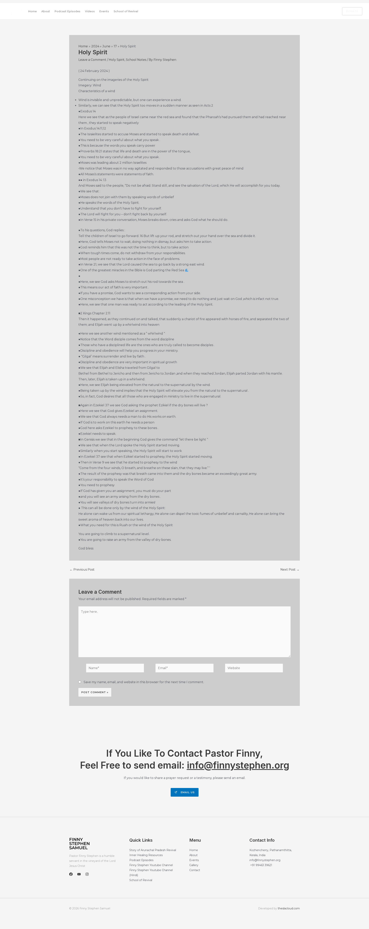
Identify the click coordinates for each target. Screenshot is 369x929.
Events (104, 11)
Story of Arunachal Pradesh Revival (152, 850)
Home (32, 11)
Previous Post (82, 569)
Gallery (193, 865)
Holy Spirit (117, 60)
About (45, 11)
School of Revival (126, 11)
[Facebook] (315, 11)
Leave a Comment (92, 60)
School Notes (136, 60)
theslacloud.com (289, 908)
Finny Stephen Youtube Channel (151, 865)
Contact (194, 870)
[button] (349, 11)
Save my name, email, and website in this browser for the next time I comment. (144, 682)
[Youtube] (324, 11)
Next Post (289, 569)
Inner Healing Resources (146, 855)
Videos (90, 11)
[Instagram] (332, 11)
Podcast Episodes (67, 11)
